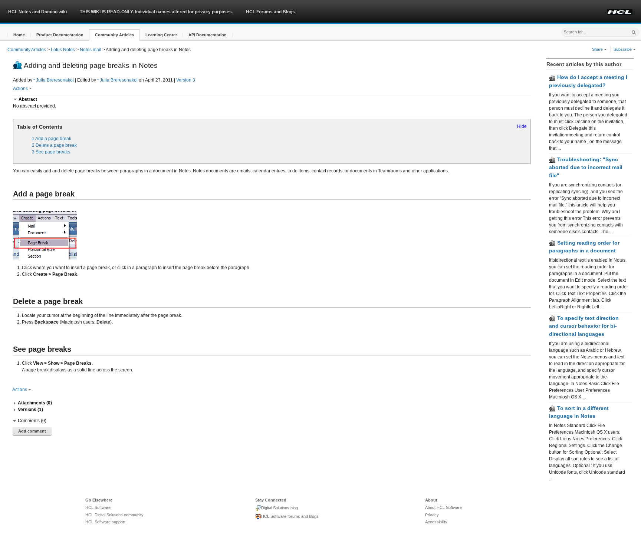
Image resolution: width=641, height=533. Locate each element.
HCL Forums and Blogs (270, 11)
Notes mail (90, 49)
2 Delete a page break (54, 145)
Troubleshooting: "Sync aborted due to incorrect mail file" (585, 167)
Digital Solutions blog (279, 508)
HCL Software (98, 507)
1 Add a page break (51, 138)
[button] (19, 35)
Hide (522, 126)
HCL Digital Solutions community (114, 515)
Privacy (432, 515)
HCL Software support (105, 522)
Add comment (32, 431)
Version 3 (185, 80)
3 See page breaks (51, 152)
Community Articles (26, 49)
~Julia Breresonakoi (53, 80)
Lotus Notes (63, 49)
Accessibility (436, 522)
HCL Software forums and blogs (290, 516)
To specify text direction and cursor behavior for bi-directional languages (584, 326)
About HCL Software (443, 507)
